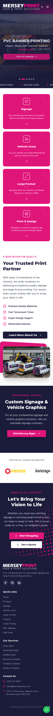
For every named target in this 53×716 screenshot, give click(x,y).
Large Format (9, 615)
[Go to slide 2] (21, 79)
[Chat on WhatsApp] (46, 709)
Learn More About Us (23, 335)
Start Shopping (29, 535)
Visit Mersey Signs (24, 433)
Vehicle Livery (9, 610)
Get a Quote (28, 544)
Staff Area (8, 632)
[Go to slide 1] (19, 79)
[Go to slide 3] (25, 79)
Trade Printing (9, 623)
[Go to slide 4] (29, 79)
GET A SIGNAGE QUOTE (25, 53)
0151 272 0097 (14, 681)
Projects (7, 619)
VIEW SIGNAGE (26, 61)
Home (6, 597)
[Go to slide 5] (31, 79)
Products (7, 601)
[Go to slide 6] (33, 79)
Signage (6, 606)
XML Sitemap (9, 628)
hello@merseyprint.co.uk (18, 686)
